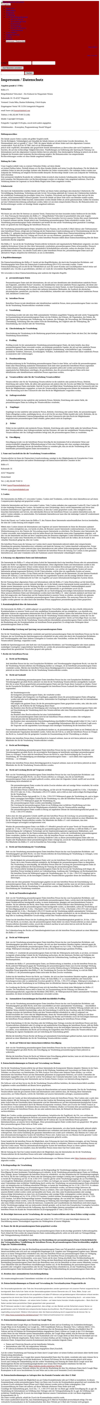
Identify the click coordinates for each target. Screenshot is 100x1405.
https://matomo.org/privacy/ (85, 1158)
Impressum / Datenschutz (15, 41)
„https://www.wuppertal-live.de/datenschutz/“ (22, 1315)
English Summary (13, 35)
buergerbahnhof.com (22, 111)
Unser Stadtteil (11, 32)
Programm (10, 13)
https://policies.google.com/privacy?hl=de (45, 1366)
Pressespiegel (16, 26)
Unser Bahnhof (17, 30)
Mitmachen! (10, 8)
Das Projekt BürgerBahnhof (16, 17)
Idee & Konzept (17, 19)
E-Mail (4, 63)
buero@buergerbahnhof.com (18, 485)
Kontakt (9, 39)
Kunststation (15, 24)
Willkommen (11, 11)
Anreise (9, 37)
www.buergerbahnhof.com (18, 489)
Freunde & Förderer (18, 28)
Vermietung (10, 15)
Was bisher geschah (18, 21)
